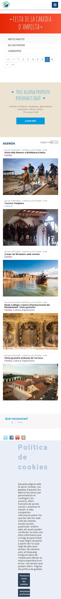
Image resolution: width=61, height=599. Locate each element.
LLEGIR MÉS (30, 121)
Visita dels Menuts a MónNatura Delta (24, 152)
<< (8, 59)
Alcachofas (16, 45)
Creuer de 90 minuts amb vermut (22, 254)
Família (8, 155)
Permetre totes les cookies (25, 580)
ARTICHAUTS (16, 39)
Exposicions (28, 309)
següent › (56, 142)
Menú (55, 5)
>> (12, 64)
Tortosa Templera (14, 203)
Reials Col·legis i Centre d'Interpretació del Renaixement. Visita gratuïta (27, 306)
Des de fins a (25, 150)
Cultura (8, 206)
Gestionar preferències (25, 592)
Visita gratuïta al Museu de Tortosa (23, 358)
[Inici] (15, 5)
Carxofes (14, 51)
